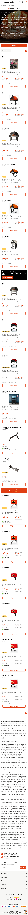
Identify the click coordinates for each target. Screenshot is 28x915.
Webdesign (11, 913)
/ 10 (11, 897)
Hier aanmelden (7, 277)
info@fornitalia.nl (14, 856)
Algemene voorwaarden (16, 912)
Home (2, 12)
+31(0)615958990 (13, 853)
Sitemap (17, 913)
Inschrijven (23, 867)
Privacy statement (6, 912)
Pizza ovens (7, 12)
